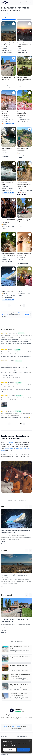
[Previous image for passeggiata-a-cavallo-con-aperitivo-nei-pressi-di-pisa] (2, 242)
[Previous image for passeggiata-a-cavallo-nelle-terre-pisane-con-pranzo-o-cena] (18, 137)
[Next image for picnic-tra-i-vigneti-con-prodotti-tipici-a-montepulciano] (30, 100)
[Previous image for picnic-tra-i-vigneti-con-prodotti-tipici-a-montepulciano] (18, 100)
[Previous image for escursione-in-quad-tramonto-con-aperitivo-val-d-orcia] (18, 31)
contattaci (16, 718)
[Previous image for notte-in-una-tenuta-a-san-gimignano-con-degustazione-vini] (2, 66)
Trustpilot (24, 715)
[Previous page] (9, 305)
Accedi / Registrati (22, 736)
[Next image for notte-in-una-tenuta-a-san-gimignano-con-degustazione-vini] (14, 66)
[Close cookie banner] (30, 741)
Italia (2, 14)
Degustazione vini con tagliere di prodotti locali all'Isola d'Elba (16, 363)
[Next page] (24, 305)
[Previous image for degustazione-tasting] (18, 66)
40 (21, 424)
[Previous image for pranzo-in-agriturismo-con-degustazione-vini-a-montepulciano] (2, 207)
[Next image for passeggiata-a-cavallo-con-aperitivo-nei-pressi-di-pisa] (14, 242)
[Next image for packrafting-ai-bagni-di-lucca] (14, 171)
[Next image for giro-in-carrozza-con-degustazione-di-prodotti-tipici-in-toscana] (30, 171)
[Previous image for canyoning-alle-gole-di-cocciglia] (2, 137)
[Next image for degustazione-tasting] (30, 66)
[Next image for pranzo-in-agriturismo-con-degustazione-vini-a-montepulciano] (14, 207)
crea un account (16, 726)
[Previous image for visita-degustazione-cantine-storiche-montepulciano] (2, 100)
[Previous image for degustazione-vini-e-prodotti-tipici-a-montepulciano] (18, 242)
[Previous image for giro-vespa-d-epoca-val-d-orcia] (18, 207)
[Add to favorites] (13, 23)
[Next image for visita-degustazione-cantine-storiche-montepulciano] (14, 100)
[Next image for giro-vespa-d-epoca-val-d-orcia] (30, 207)
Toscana (10, 442)
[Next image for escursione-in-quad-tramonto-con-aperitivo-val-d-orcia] (30, 31)
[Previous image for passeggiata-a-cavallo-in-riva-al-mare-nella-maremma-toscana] (2, 31)
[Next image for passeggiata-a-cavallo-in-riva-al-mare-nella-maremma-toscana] (14, 31)
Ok (23, 749)
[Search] (20, 2)
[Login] (27, 2)
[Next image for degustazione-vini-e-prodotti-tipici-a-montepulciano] (30, 242)
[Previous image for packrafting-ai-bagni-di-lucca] (2, 171)
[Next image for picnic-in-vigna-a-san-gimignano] (30, 276)
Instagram (3, 754)
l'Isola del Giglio (9, 448)
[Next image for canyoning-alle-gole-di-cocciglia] (14, 137)
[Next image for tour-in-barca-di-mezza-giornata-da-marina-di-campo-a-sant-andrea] (14, 276)
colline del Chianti (21, 448)
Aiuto (26, 717)
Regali (8, 14)
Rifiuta (10, 749)
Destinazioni (4, 736)
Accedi (27, 314)
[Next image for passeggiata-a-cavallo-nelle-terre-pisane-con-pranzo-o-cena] (30, 137)
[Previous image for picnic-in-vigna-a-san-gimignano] (18, 276)
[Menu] (30, 2)
